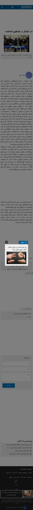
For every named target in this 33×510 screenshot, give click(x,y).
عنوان (22, 242)
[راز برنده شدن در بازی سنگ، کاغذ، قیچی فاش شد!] (16, 258)
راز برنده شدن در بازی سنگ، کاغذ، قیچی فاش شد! (17, 248)
